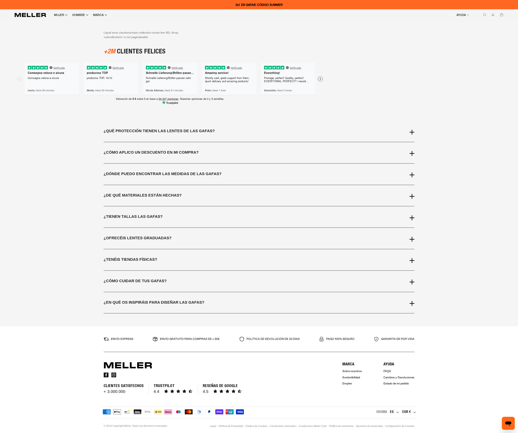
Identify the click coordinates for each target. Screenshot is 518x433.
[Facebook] (106, 374)
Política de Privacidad (231, 426)
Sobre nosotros (352, 371)
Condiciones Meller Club (313, 426)
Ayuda (461, 15)
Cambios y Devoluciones (398, 377)
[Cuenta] (492, 15)
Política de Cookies (256, 426)
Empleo (347, 383)
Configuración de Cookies (399, 426)
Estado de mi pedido (396, 383)
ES (392, 412)
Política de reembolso (341, 426)
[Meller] (30, 15)
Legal (213, 426)
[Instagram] (113, 374)
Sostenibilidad (351, 377)
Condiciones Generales (283, 426)
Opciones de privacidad (369, 426)
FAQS (387, 371)
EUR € (406, 412)
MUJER (59, 15)
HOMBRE (78, 15)
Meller (127, 425)
